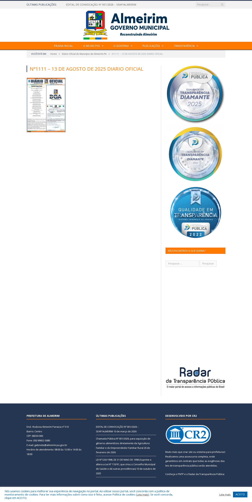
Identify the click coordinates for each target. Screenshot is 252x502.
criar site (188, 452)
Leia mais (142, 494)
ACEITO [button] (240, 494)
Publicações (151, 46)
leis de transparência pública (181, 465)
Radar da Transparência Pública (206, 474)
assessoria (190, 456)
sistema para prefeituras (211, 452)
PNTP (181, 474)
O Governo (121, 46)
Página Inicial (63, 46)
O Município (91, 46)
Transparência (184, 46)
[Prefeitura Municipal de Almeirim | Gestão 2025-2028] (126, 24)
